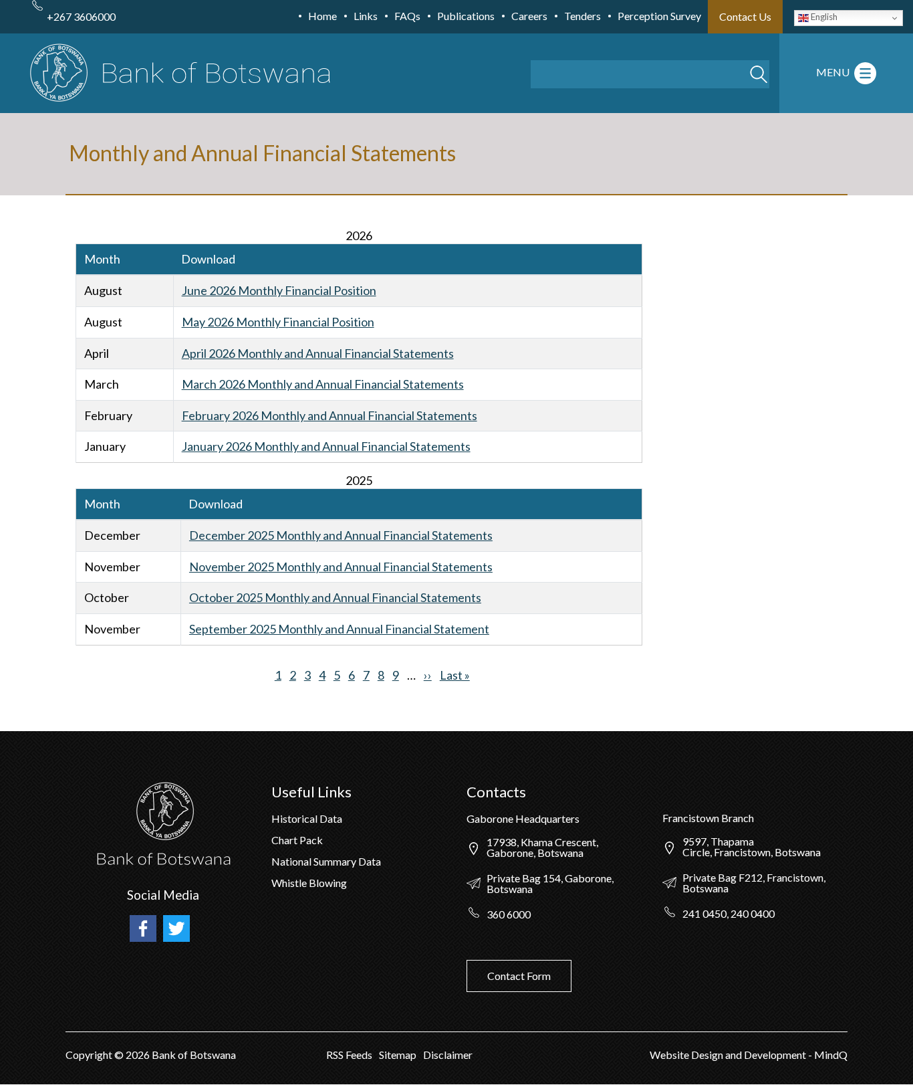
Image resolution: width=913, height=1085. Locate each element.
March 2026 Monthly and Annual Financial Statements (323, 384)
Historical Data (306, 818)
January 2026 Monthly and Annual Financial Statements (326, 446)
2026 (138, 1054)
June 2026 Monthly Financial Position (279, 290)
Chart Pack (297, 839)
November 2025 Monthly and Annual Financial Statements (341, 566)
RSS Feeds (349, 1054)
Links (366, 15)
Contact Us (745, 16)
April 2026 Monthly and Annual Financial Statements (318, 353)
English (823, 16)
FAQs (407, 15)
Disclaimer (448, 1054)
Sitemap (397, 1054)
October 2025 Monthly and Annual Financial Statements (335, 597)
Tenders (582, 15)
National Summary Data (326, 861)
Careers (529, 15)
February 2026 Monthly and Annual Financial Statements (329, 415)
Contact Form (519, 975)
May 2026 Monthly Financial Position (278, 321)
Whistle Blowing (309, 882)
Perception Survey (659, 15)
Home (322, 15)
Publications (466, 15)
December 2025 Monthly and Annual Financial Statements (341, 535)
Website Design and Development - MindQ (748, 1054)
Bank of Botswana (193, 1054)
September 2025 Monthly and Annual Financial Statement (339, 628)
